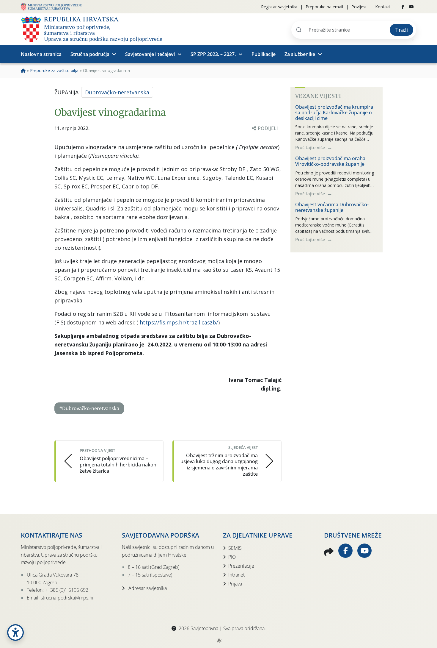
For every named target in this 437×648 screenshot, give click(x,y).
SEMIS (235, 548)
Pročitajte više (310, 147)
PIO (232, 557)
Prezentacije (241, 566)
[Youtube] (411, 7)
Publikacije (263, 54)
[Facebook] (403, 7)
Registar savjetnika (279, 7)
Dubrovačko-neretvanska (117, 92)
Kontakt (382, 7)
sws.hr (219, 640)
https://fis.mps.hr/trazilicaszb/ (179, 322)
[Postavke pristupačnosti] (15, 632)
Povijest (359, 7)
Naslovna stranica (41, 54)
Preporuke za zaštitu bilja (54, 70)
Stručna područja (89, 54)
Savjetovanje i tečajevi (150, 54)
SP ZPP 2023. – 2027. (213, 54)
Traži (401, 29)
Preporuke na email (324, 7)
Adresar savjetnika (147, 588)
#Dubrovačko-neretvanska (89, 408)
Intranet (236, 575)
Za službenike (299, 54)
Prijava (235, 583)
